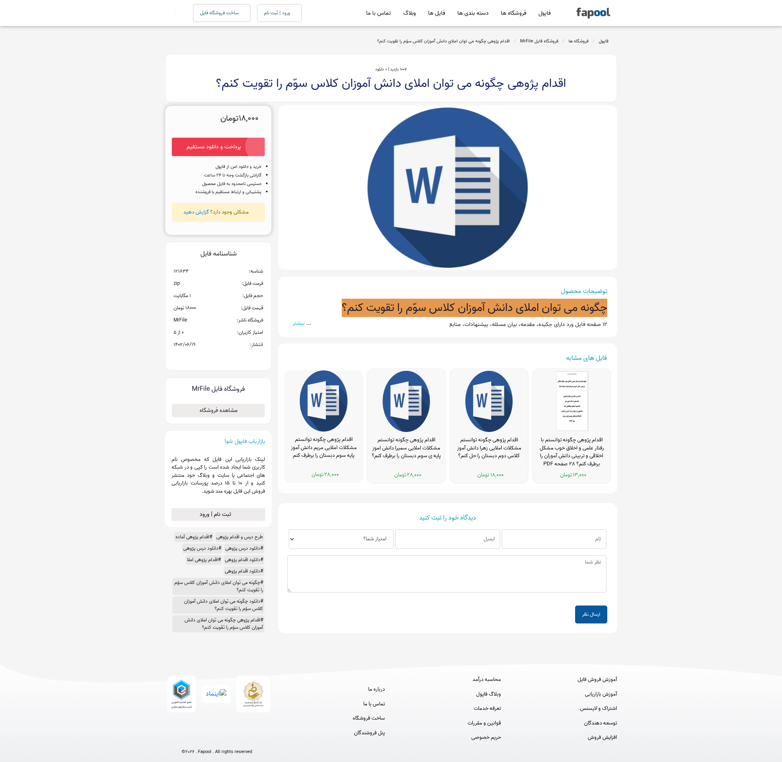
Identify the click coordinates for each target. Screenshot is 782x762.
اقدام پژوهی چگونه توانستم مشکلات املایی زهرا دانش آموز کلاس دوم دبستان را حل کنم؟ (489, 448)
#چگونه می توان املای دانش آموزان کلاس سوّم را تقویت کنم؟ (218, 586)
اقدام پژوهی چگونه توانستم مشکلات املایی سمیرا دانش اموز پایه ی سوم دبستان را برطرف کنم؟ (406, 448)
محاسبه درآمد (486, 680)
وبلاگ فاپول (488, 694)
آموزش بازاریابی (601, 694)
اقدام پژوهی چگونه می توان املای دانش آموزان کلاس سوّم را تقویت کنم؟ (443, 41)
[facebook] (187, 738)
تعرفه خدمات (487, 709)
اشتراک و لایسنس (598, 709)
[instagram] (217, 738)
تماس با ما (378, 13)
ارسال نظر (591, 614)
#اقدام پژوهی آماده (194, 537)
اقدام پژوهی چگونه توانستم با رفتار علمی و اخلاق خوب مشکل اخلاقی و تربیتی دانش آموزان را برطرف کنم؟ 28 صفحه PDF (572, 452)
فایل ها (436, 13)
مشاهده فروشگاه (218, 410)
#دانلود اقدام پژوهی (244, 560)
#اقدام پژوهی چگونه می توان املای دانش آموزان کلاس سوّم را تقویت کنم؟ (224, 623)
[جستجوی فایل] (179, 13)
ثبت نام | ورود (216, 514)
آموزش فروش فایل (597, 680)
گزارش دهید (196, 212)
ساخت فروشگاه (369, 718)
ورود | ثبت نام (277, 13)
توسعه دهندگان (600, 723)
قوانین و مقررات (484, 723)
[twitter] (232, 738)
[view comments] (228, 358)
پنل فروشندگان (369, 733)
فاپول (544, 13)
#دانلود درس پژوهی (244, 548)
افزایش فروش (602, 737)
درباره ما (376, 689)
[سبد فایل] (168, 13)
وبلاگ (409, 13)
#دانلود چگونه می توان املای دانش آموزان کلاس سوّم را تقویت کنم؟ (223, 604)
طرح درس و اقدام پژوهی (239, 537)
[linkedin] (247, 738)
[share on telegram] (207, 358)
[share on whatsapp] (218, 358)
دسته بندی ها (473, 13)
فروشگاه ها (513, 13)
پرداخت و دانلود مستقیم (214, 147)
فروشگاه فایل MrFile (539, 41)
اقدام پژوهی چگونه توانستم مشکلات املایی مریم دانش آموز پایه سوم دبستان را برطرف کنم (324, 448)
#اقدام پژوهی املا (204, 560)
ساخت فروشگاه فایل (220, 13)
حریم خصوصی (486, 737)
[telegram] (202, 738)
